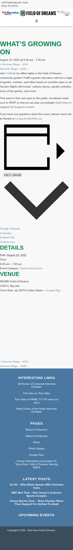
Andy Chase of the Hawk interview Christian (36, 410)
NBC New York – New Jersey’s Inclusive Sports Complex (36, 494)
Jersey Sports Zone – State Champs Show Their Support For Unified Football (36, 502)
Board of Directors (36, 429)
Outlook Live (7, 241)
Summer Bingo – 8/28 (14, 68)
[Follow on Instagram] (69, 4)
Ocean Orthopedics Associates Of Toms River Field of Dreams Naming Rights (36, 464)
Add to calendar (12, 174)
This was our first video (36, 393)
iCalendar (5, 233)
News (36, 442)
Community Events (31, 268)
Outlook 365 (7, 237)
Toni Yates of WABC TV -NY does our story (37, 401)
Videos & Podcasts (36, 435)
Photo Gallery (36, 448)
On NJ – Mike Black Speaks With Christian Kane (36, 486)
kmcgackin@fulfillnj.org (28, 118)
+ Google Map (52, 290)
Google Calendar (10, 228)
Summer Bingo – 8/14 (14, 64)
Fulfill (9, 73)
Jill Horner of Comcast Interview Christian (36, 385)
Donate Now (36, 454)
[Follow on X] (61, 4)
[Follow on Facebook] (54, 4)
